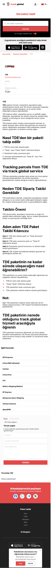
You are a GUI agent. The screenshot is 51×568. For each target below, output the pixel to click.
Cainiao (5, 369)
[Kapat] (40, 550)
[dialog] (25, 558)
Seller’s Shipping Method (12, 386)
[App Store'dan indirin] (14, 47)
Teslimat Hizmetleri (20, 54)
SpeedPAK (6, 409)
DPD (25, 514)
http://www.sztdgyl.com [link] (13, 77)
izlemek (25, 29)
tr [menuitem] (45, 4)
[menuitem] (3, 4)
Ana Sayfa (6, 54)
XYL (4, 380)
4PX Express (7, 357)
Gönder (25, 463)
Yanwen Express (9, 404)
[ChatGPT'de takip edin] (42, 47)
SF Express (7, 392)
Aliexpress (25, 519)
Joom (25, 525)
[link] (15, 496)
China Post (6, 375)
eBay (25, 522)
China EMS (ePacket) (11, 363)
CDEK (26, 516)
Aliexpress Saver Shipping (13, 398)
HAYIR (30, 563)
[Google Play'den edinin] (31, 47)
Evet (20, 563)
